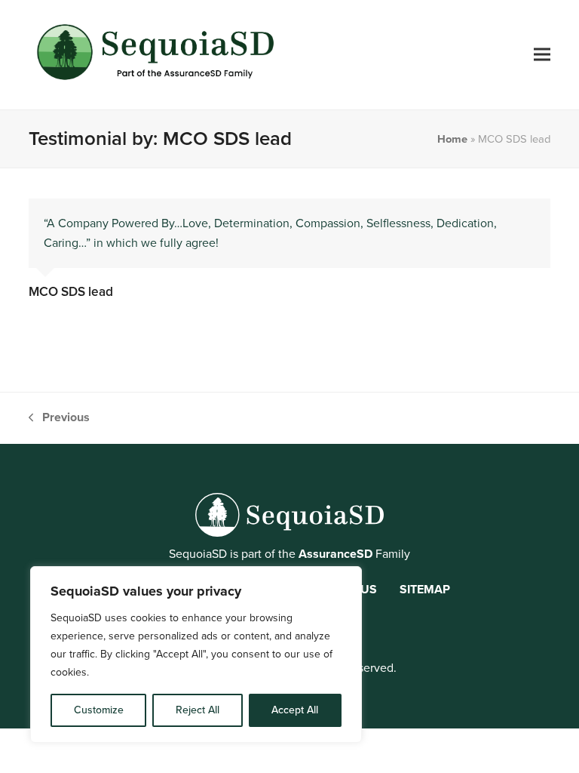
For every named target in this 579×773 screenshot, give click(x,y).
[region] (196, 654)
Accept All (294, 710)
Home (452, 139)
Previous (59, 417)
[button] (542, 54)
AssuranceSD (335, 553)
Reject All (197, 710)
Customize (99, 710)
